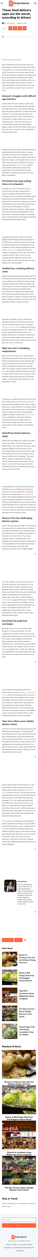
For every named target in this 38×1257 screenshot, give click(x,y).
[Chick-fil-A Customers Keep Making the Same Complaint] (9, 995)
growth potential (26, 494)
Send (17, 1225)
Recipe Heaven (14, 1241)
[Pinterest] (20, 28)
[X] (15, 28)
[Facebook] (10, 28)
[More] (25, 940)
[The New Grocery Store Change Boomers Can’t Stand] (9, 1013)
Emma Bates (11, 23)
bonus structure (29, 415)
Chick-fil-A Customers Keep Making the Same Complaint (19, 1153)
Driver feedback (7, 600)
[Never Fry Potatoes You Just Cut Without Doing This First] (9, 959)
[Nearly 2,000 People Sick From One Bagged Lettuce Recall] (9, 977)
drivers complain (22, 165)
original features (11, 250)
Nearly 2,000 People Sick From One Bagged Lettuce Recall (26, 977)
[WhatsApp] (24, 28)
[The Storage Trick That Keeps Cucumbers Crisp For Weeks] (9, 1031)
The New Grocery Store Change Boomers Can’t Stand (26, 1013)
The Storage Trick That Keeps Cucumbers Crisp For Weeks (27, 1031)
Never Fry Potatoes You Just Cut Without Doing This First (27, 959)
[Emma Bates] (3, 23)
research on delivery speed (11, 327)
